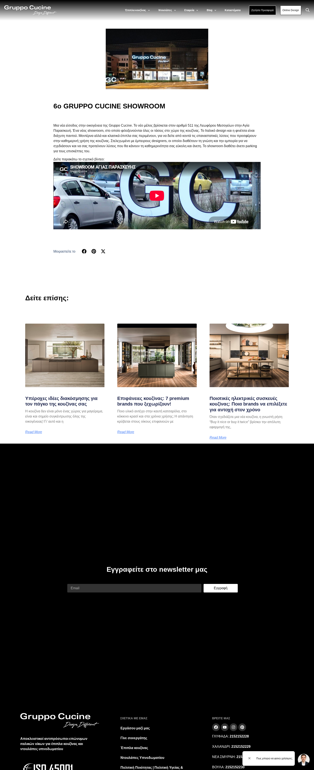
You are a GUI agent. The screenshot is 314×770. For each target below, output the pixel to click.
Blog (209, 10)
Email (71, 581)
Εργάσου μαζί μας (135, 728)
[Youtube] (225, 727)
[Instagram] (233, 727)
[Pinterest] (242, 727)
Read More (33, 432)
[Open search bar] (307, 10)
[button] (84, 251)
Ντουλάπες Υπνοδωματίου (142, 758)
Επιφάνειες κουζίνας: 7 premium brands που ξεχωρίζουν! (153, 401)
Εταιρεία (189, 10)
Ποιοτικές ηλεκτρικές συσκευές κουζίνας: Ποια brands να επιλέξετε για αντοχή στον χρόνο (248, 404)
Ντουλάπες (165, 10)
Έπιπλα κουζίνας (135, 10)
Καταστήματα (233, 10)
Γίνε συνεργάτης (133, 738)
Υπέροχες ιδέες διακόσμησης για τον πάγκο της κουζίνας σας (61, 401)
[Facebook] (216, 727)
